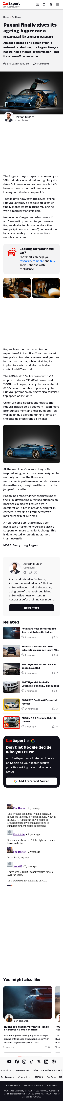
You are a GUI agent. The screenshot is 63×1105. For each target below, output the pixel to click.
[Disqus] (31, 844)
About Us (6, 1070)
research (25, 261)
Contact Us (24, 1077)
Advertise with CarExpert (47, 1070)
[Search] (44, 4)
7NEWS (39, 1077)
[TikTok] (32, 1062)
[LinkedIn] (46, 1062)
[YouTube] (9, 1062)
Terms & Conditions (33, 1085)
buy (52, 261)
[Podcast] (54, 1062)
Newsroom (22, 1070)
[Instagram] (24, 1062)
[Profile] (51, 4)
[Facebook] (17, 1062)
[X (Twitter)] (39, 1062)
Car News (16, 17)
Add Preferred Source (33, 781)
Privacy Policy (13, 1085)
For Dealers (7, 1077)
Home (6, 17)
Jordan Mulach (24, 117)
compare (38, 261)
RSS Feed (52, 1085)
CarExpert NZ (54, 1077)
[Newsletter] (37, 4)
